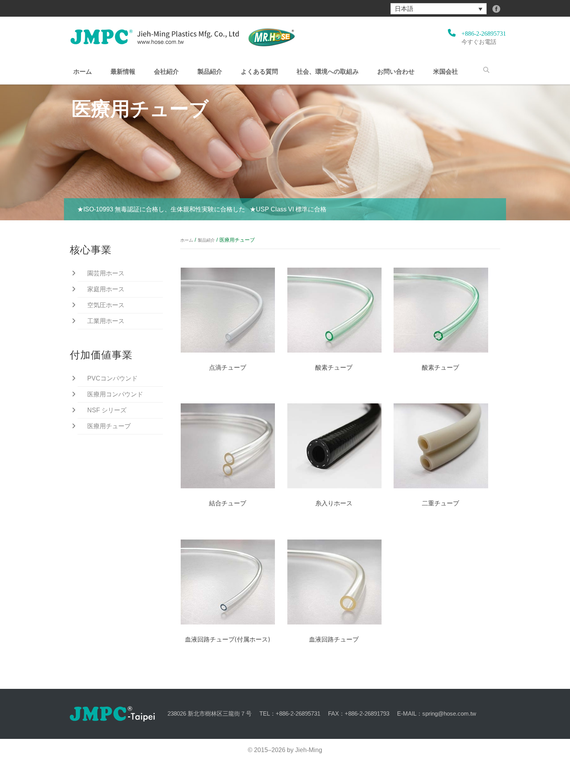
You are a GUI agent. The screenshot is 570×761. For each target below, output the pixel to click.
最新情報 (123, 71)
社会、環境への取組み (328, 71)
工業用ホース (105, 321)
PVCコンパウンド (112, 378)
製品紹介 (209, 71)
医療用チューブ (109, 426)
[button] (438, 8)
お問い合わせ (396, 71)
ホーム (82, 71)
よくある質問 (259, 71)
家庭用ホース (105, 289)
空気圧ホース (105, 305)
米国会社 (445, 71)
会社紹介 (166, 71)
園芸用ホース (105, 273)
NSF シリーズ (106, 410)
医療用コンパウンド (115, 394)
